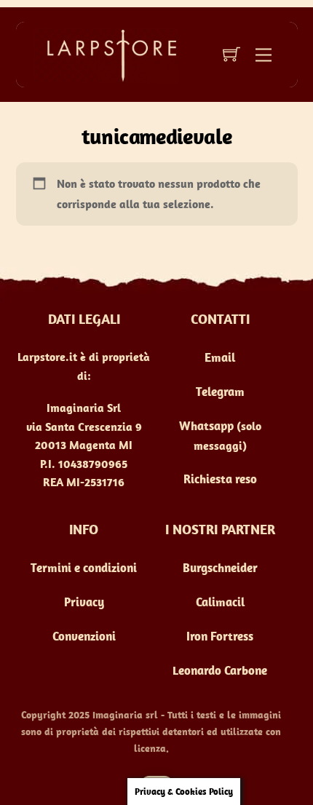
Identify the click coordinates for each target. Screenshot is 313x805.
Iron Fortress (219, 636)
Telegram (220, 392)
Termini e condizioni (84, 568)
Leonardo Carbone (220, 670)
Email (220, 357)
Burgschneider (220, 568)
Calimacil (220, 602)
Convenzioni (84, 636)
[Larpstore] (106, 54)
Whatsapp (206, 426)
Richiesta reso (220, 479)
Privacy (84, 602)
